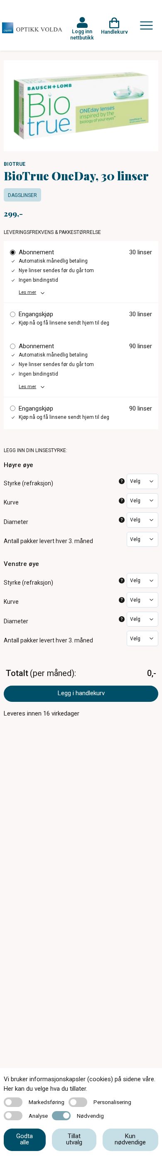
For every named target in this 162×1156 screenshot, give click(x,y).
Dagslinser (22, 195)
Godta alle (24, 1139)
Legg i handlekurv (81, 693)
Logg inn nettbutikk (82, 34)
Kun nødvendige (130, 1139)
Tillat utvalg (74, 1139)
